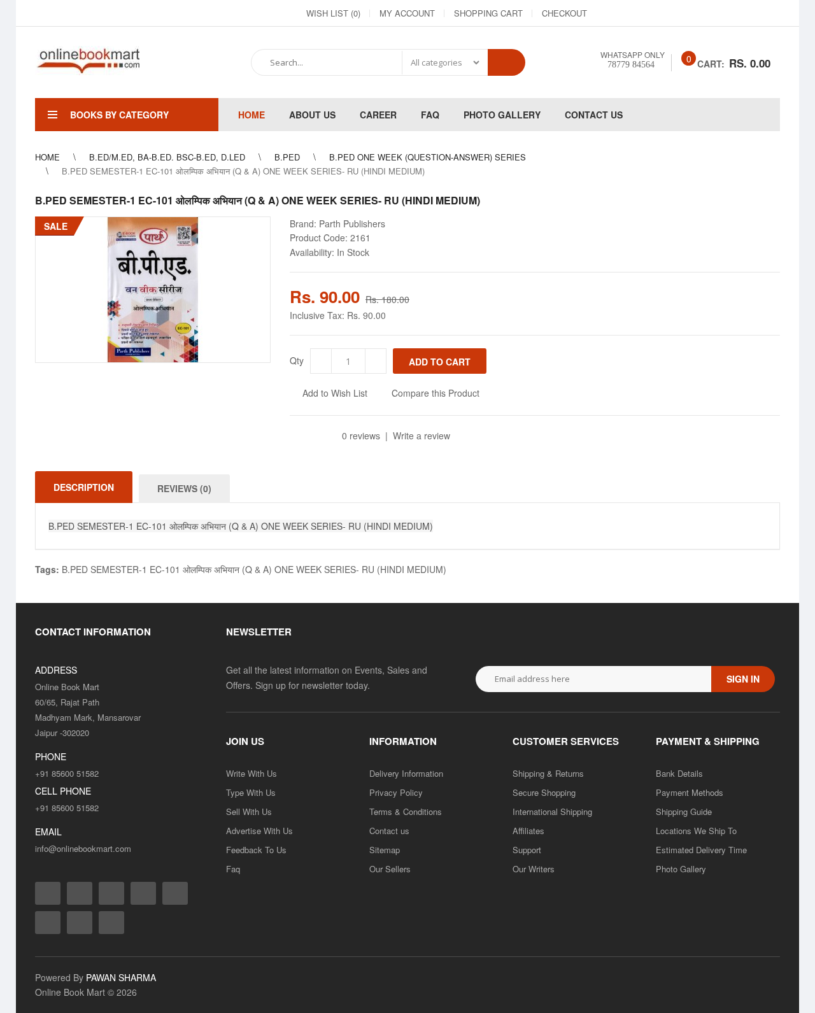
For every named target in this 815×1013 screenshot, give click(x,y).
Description (83, 487)
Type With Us (251, 792)
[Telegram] (701, 13)
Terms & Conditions (405, 811)
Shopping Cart (488, 13)
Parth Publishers (352, 223)
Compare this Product (435, 392)
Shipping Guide (684, 811)
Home (47, 157)
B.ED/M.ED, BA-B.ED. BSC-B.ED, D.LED (167, 157)
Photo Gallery (681, 869)
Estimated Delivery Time (701, 850)
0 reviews (361, 435)
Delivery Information (406, 773)
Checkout (564, 13)
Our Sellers (390, 869)
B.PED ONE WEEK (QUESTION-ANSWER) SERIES (427, 157)
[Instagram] (632, 13)
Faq (233, 869)
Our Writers (534, 869)
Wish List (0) (333, 13)
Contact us (389, 831)
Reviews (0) (184, 488)
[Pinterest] (747, 13)
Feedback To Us (256, 850)
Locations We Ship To (696, 831)
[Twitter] (655, 13)
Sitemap (384, 850)
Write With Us (251, 773)
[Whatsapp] (111, 922)
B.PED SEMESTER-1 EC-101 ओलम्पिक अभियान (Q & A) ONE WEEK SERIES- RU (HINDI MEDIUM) (254, 569)
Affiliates (528, 831)
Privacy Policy (396, 792)
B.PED (287, 157)
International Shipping (552, 811)
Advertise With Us (259, 831)
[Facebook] (609, 13)
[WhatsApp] (770, 13)
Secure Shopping (544, 792)
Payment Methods (689, 792)
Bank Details (679, 773)
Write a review (421, 435)
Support (527, 850)
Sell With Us (249, 811)
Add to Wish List (334, 392)
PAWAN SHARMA (121, 977)
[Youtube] (724, 13)
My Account (407, 13)
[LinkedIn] (678, 13)
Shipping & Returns (548, 773)
